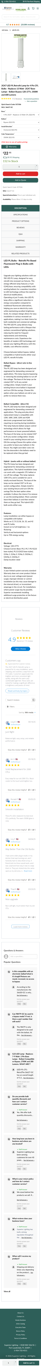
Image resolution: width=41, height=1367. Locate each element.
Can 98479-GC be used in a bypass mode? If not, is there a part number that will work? (22, 1018)
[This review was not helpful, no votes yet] (33, 750)
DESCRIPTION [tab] (20, 208)
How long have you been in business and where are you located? (23, 1141)
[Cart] (33, 8)
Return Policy (20, 1331)
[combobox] (27, 712)
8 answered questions (31, 99)
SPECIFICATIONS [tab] (20, 215)
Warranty (13, 147)
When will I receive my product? (21, 1257)
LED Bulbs (5, 30)
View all (7, 1291)
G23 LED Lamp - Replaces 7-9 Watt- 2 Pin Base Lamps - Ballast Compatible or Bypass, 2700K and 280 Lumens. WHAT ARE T (23, 1059)
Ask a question (32, 101)
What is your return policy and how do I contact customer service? (22, 1181)
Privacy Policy (20, 1335)
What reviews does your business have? (22, 1220)
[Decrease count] (36, 168)
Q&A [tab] (21, 234)
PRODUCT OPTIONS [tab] (20, 221)
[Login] (28, 8)
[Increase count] (36, 165)
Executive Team (20, 1327)
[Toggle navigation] (37, 8)
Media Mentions (20, 1320)
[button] (20, 24)
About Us (20, 1313)
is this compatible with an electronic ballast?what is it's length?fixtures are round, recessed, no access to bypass (23, 976)
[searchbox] (18, 700)
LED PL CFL (15, 30)
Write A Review (20, 649)
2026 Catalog (20, 1324)
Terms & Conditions (20, 1338)
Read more (28, 871)
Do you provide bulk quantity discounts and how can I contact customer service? (21, 1100)
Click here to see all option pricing (14, 142)
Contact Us (20, 1316)
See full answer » (22, 995)
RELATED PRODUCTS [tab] (20, 254)
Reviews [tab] (19, 619)
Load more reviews (21, 927)
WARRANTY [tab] (20, 247)
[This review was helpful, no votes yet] (29, 750)
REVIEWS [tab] (20, 228)
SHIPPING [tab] (20, 241)
